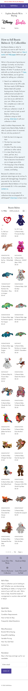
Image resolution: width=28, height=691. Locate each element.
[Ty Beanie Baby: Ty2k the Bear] (21, 275)
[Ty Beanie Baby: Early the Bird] (21, 418)
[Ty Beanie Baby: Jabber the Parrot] (7, 418)
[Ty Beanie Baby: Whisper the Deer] (7, 444)
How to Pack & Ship (7, 618)
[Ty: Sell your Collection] (7, 220)
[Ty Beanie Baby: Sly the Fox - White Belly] (7, 246)
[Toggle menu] (1, 6)
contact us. (4, 189)
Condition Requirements (9, 614)
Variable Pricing (6, 638)
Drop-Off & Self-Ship (8, 635)
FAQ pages (12, 54)
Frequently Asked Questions (10, 621)
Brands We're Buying (8, 632)
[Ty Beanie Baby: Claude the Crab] (7, 391)
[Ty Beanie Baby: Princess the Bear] (21, 220)
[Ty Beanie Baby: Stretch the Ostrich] (21, 363)
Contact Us (4, 645)
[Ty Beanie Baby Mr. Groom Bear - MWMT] (7, 363)
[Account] (23, 6)
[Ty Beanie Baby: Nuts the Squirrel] (21, 444)
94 (15, 552)
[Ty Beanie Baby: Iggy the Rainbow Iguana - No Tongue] (7, 306)
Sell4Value (8, 685)
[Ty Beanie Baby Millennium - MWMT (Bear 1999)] (21, 246)
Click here (13, 119)
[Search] (5, 6)
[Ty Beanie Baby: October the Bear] (21, 391)
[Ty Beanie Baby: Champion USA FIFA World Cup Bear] (21, 470)
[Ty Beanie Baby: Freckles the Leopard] (21, 499)
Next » (20, 552)
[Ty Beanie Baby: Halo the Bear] (21, 528)
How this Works (6, 611)
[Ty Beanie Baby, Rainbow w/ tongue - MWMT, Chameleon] (21, 334)
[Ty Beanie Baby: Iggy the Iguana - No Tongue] (7, 334)
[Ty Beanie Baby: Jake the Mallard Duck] (7, 470)
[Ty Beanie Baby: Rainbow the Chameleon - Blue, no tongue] (7, 275)
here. (25, 72)
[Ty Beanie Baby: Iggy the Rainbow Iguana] (21, 306)
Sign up (6, 671)
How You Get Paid (7, 642)
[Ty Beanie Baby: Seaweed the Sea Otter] (7, 528)
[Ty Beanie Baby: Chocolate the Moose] (7, 499)
